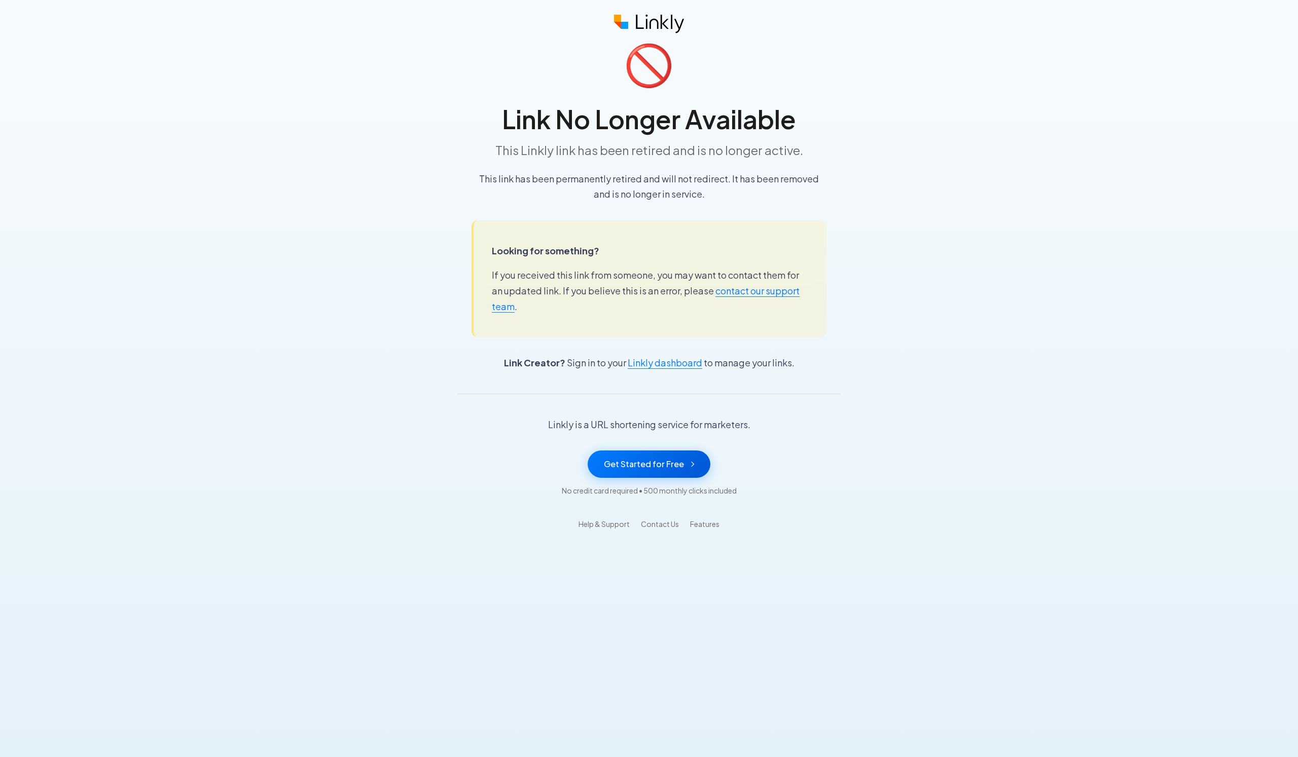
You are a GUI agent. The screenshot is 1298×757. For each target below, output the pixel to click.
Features (704, 523)
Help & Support (604, 523)
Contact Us (660, 523)
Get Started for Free (644, 464)
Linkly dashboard (665, 362)
